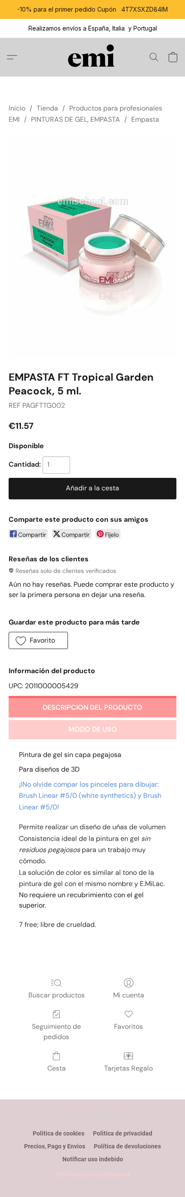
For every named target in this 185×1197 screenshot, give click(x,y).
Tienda (47, 108)
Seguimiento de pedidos (56, 1031)
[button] (92, 57)
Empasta (145, 119)
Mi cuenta (128, 995)
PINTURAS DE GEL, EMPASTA (75, 119)
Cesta (56, 1068)
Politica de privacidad (122, 1133)
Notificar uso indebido (92, 1159)
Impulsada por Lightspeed (93, 1174)
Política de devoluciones (127, 1146)
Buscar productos (56, 995)
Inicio (17, 108)
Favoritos (128, 1026)
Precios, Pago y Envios (54, 1146)
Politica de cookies (58, 1133)
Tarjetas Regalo (128, 1068)
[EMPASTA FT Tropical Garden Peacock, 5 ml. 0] (92, 245)
